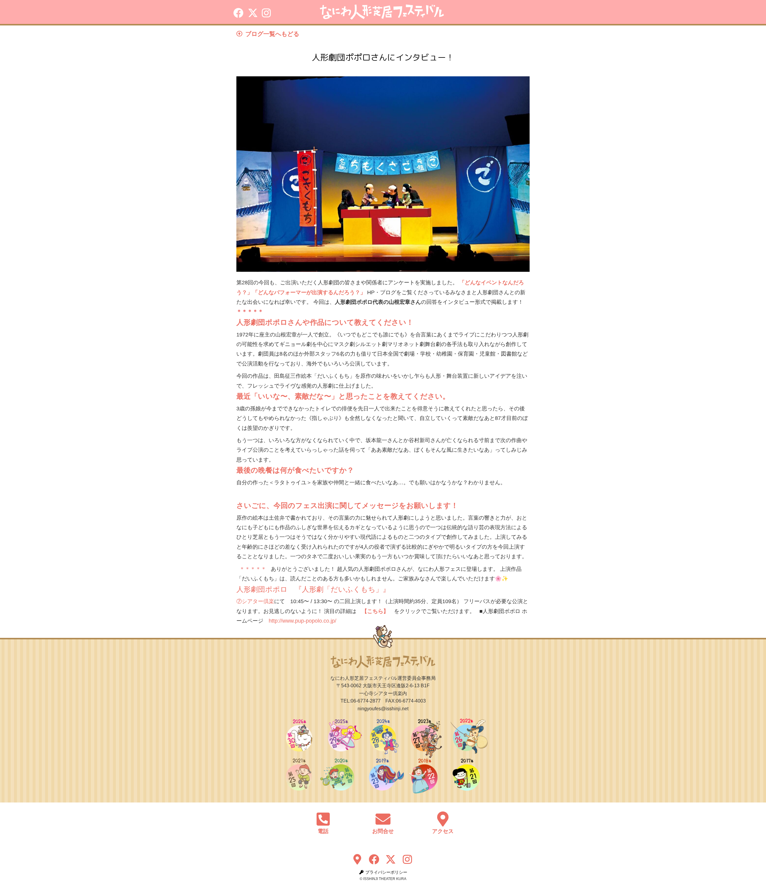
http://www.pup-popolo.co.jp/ (302, 621)
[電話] (323, 818)
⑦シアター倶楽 (255, 601)
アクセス (443, 831)
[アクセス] (442, 818)
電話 (323, 831)
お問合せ (383, 831)
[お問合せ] (383, 818)
